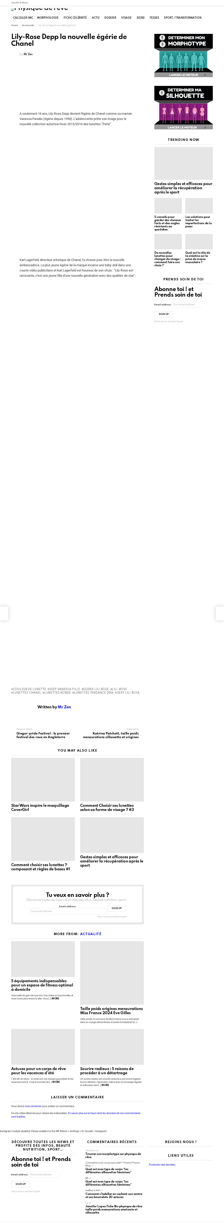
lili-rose (119, 689)
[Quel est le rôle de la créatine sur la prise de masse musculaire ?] (199, 241)
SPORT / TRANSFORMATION (182, 18)
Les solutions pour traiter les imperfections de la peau (198, 222)
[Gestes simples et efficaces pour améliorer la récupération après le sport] (112, 835)
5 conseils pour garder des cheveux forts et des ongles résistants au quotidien (167, 223)
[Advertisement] (77, 84)
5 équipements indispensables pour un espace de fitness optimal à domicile (42, 985)
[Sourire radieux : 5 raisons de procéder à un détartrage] (112, 1047)
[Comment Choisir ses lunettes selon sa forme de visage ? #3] (112, 780)
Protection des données (162, 1164)
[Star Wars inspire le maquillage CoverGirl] (43, 780)
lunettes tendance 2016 (93, 693)
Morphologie (47, 18)
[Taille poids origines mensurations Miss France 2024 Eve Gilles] (112, 973)
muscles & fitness (19, 3)
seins (141, 18)
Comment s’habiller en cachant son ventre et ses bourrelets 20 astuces (113, 1196)
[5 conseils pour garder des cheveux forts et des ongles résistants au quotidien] (168, 205)
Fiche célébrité (75, 18)
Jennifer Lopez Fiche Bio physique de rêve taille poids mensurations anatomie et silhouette (113, 1209)
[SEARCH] (212, 18)
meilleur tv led (92, 1190)
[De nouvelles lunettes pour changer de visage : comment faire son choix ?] (168, 241)
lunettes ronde (57, 693)
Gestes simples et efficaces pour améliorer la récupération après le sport (111, 861)
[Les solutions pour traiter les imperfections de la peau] (199, 205)
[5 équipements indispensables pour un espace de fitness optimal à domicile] (43, 959)
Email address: (67, 906)
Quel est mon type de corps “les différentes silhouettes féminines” (108, 1171)
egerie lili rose (96, 689)
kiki (86, 1178)
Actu (95, 18)
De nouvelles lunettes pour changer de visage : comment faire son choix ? (167, 259)
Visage (126, 18)
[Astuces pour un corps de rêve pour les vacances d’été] (43, 1047)
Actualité (91, 934)
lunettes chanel (27, 693)
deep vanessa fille (64, 689)
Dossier (110, 18)
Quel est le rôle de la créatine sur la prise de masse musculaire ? (197, 257)
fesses (154, 18)
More (55, 998)
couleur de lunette (29, 689)
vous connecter (33, 1106)
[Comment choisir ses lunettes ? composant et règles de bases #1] (43, 839)
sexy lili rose (128, 693)
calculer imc (23, 18)
